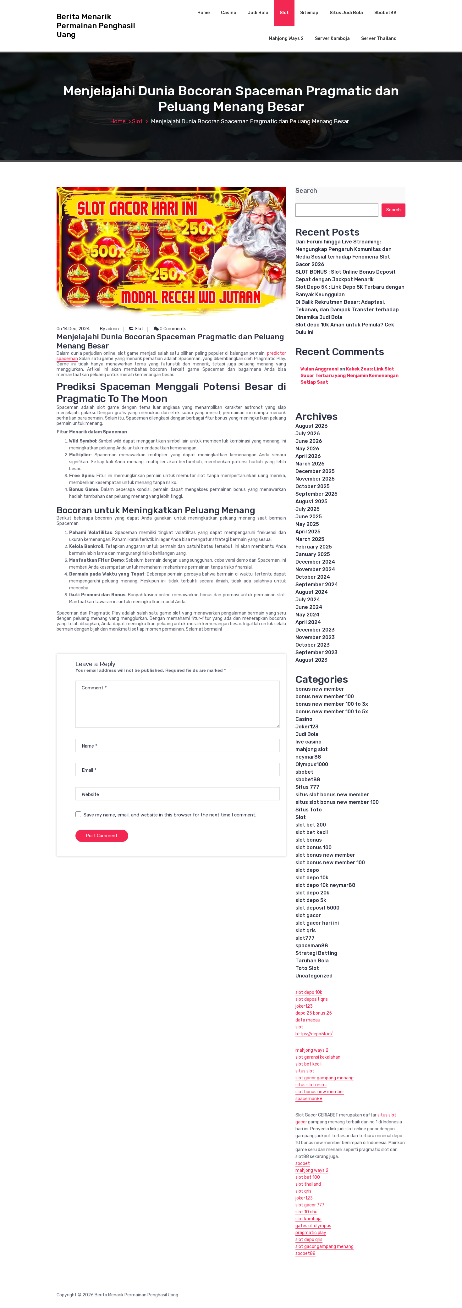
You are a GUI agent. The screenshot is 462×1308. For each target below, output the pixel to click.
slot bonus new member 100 (330, 863)
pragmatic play (310, 1232)
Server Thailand (379, 38)
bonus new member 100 (324, 696)
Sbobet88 (385, 12)
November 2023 (315, 637)
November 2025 (315, 479)
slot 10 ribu (306, 1212)
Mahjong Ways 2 (286, 38)
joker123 (304, 1006)
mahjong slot (311, 749)
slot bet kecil (311, 832)
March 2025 (309, 539)
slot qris (305, 930)
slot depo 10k (311, 878)
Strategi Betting (316, 953)
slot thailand (308, 1184)
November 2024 (315, 569)
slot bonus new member (325, 855)
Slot (284, 12)
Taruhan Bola (312, 961)
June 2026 (308, 441)
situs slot (304, 1071)
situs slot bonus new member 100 (337, 802)
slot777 (305, 938)
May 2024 (307, 615)
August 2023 (311, 660)
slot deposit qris (311, 999)
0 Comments (172, 328)
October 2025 (312, 486)
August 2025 (311, 501)
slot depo (307, 870)
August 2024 (311, 592)
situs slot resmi (311, 1085)
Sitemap (309, 12)
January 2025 (312, 554)
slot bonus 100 (313, 847)
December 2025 (315, 471)
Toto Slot (307, 968)
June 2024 (308, 607)
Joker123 (306, 727)
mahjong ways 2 (311, 1050)
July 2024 (307, 600)
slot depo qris (308, 1239)
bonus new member (319, 689)
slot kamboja (308, 1219)
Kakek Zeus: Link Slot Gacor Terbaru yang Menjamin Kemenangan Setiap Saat (349, 375)
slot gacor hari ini (317, 923)
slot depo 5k (310, 900)
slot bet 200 (310, 825)
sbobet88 (307, 779)
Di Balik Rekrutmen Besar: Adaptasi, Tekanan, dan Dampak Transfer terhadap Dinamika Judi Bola (347, 309)
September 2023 (316, 652)
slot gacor (308, 915)
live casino (308, 742)
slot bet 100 (307, 1177)
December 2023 (315, 630)
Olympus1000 (311, 764)
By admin (109, 328)
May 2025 (307, 524)
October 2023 (312, 645)
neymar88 (308, 757)
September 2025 (316, 494)
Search (306, 190)
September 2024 (316, 584)
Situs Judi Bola (346, 12)
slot (299, 1027)
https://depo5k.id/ (314, 1034)
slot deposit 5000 (317, 908)
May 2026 (307, 449)
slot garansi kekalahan (317, 1057)
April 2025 (308, 532)
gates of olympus (313, 1225)
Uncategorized (314, 976)
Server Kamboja (332, 38)
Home (203, 12)
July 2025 (307, 509)
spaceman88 (311, 946)
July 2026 (307, 434)
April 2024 (308, 622)
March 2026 (310, 464)
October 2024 (312, 577)
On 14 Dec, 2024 (73, 328)
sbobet (304, 772)
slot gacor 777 (309, 1205)
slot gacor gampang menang (324, 1078)
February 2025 (313, 547)
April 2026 (308, 456)
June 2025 (308, 517)
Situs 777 (307, 787)
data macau (307, 1020)
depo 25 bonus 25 (313, 1013)
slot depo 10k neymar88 (325, 885)
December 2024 (315, 562)
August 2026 (311, 426)
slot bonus (308, 840)
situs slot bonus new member (332, 795)
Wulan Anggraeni (319, 369)
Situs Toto (308, 810)
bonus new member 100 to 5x (331, 712)
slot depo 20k (312, 893)
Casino (228, 12)
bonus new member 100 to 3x (331, 704)
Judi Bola (258, 12)
